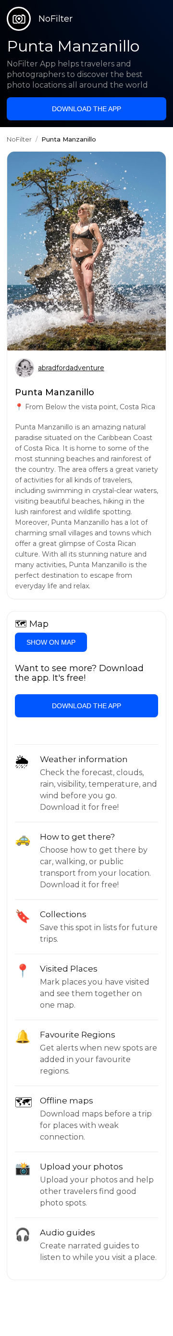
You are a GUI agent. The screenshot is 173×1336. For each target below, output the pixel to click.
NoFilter (19, 139)
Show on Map (50, 642)
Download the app (86, 109)
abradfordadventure (71, 367)
